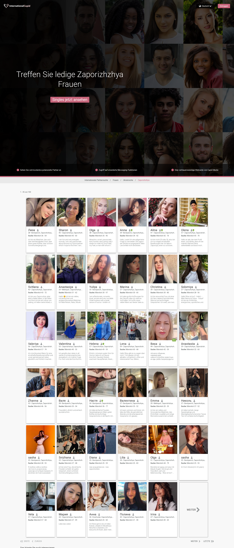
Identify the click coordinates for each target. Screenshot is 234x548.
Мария (63, 514)
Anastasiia (188, 344)
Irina (153, 514)
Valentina (65, 344)
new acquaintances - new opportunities (99, 468)
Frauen (115, 180)
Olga (92, 230)
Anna (123, 230)
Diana (93, 457)
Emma (155, 400)
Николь (186, 400)
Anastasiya (66, 287)
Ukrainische (128, 180)
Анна (92, 514)
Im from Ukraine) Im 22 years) (192, 467)
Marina (124, 287)
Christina (156, 287)
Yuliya (93, 287)
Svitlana (33, 287)
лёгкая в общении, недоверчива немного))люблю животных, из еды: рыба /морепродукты (162, 356)
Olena (185, 230)
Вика (154, 344)
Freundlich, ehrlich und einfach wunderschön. (70, 411)
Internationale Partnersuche (96, 180)
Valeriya (33, 344)
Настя (93, 400)
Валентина (127, 400)
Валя (62, 400)
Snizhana (65, 457)
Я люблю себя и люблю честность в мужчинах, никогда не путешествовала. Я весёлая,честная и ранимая (40, 470)
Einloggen (224, 6)
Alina (154, 230)
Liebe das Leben (65, 524)
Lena (123, 344)
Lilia (122, 457)
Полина (125, 514)
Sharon (63, 230)
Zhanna (33, 400)
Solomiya (187, 287)
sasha (32, 457)
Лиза (31, 230)
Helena (94, 344)
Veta (31, 514)
